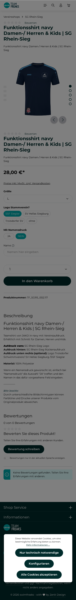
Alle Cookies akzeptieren (39, 574)
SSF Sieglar (12, 213)
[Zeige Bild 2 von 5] (70, 90)
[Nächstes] (62, 120)
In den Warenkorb (37, 281)
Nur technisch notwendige (39, 552)
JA (8, 236)
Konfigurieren (39, 563)
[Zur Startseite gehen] (11, 5)
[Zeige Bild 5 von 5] (70, 104)
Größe (7, 191)
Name (8, 245)
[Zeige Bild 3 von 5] (70, 95)
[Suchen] (53, 5)
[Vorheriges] (54, 120)
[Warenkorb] (68, 5)
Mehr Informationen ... (38, 545)
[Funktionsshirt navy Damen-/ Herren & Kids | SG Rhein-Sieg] (38, 89)
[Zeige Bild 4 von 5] (70, 99)
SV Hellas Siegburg (37, 213)
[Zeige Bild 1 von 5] (70, 86)
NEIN (21, 236)
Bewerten (31, 22)
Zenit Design (58, 594)
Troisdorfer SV (14, 220)
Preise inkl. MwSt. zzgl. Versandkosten (27, 183)
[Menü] (45, 5)
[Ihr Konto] (60, 5)
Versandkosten (14, 583)
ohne (32, 220)
